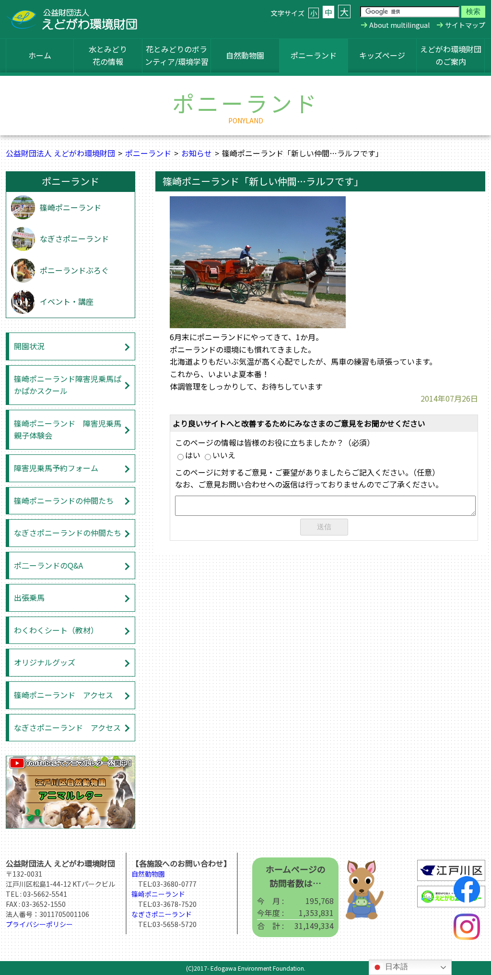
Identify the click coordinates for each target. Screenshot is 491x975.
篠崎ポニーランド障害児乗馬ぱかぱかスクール (67, 385)
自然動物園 (245, 55)
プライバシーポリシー (39, 924)
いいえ (223, 455)
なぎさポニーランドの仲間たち (67, 532)
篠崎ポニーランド (70, 207)
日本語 (395, 967)
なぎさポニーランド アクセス (67, 727)
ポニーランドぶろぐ (74, 270)
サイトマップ (465, 25)
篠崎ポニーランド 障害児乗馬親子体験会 (67, 429)
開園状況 (29, 346)
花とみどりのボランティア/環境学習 (177, 55)
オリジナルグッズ (44, 662)
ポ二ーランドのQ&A (48, 565)
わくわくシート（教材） (56, 630)
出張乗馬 (29, 597)
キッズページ (382, 55)
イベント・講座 (67, 301)
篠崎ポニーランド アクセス (63, 695)
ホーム (39, 55)
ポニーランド (314, 55)
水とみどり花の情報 (108, 55)
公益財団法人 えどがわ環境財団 (60, 153)
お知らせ (196, 153)
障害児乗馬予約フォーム (56, 468)
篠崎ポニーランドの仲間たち (64, 500)
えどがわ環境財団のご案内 (450, 55)
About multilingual (399, 25)
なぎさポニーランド (74, 238)
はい (192, 455)
